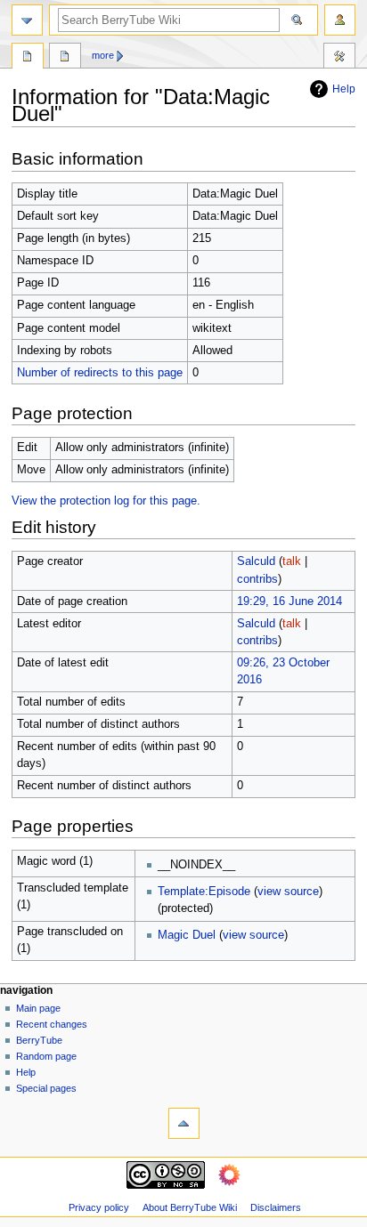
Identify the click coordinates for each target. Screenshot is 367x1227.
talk (291, 561)
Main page (38, 1008)
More (103, 55)
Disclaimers (275, 1207)
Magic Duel (187, 935)
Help (343, 89)
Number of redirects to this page (100, 373)
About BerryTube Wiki (190, 1207)
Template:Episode (204, 891)
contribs (257, 579)
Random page (46, 1056)
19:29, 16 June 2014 (289, 601)
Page (27, 58)
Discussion (65, 58)
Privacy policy (99, 1207)
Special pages (46, 1088)
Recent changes (51, 1024)
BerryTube (39, 1040)
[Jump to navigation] (27, 20)
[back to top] (184, 1123)
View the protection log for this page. (106, 501)
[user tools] (339, 20)
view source (288, 891)
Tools (339, 58)
